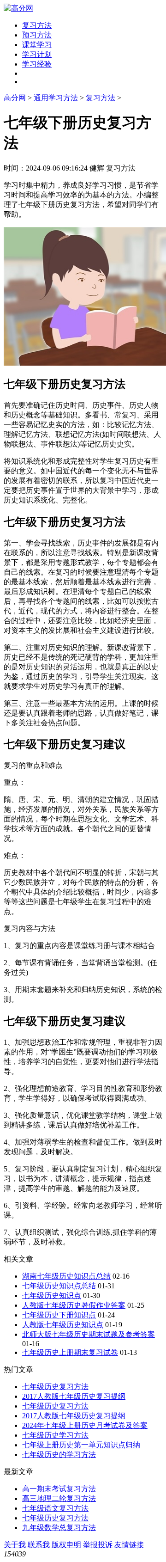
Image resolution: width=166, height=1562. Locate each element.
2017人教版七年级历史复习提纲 (73, 1396)
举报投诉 (98, 1545)
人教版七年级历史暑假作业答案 (73, 1305)
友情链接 (129, 1545)
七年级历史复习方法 (55, 1386)
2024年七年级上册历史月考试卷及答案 (85, 1425)
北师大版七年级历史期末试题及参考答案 (88, 1334)
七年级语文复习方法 (55, 1508)
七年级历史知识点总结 (59, 1286)
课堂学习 (37, 45)
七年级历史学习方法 (55, 1435)
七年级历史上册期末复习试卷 (70, 1352)
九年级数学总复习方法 (59, 1527)
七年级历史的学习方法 (59, 1454)
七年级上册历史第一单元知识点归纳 (81, 1445)
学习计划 (37, 54)
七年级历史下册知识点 (59, 1315)
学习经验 (37, 64)
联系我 (39, 1545)
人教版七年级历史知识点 (62, 1325)
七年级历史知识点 (51, 1295)
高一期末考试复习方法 (59, 1489)
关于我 (15, 1545)
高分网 (15, 98)
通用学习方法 (56, 98)
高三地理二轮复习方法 (59, 1498)
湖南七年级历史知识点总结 (66, 1276)
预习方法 (37, 35)
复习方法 (37, 25)
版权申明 (66, 1545)
